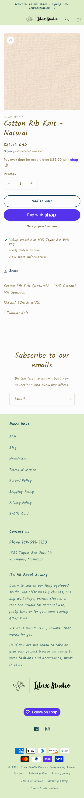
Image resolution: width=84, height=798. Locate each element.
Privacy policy (61, 774)
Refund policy (38, 774)
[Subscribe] (69, 399)
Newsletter (18, 459)
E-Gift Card (18, 514)
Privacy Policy (20, 503)
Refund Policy (20, 481)
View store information (27, 257)
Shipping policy (58, 781)
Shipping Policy (21, 492)
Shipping (9, 151)
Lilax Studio (29, 767)
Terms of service (22, 470)
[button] (6, 19)
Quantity (10, 174)
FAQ (12, 437)
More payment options (42, 226)
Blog (13, 448)
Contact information (44, 788)
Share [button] (13, 271)
